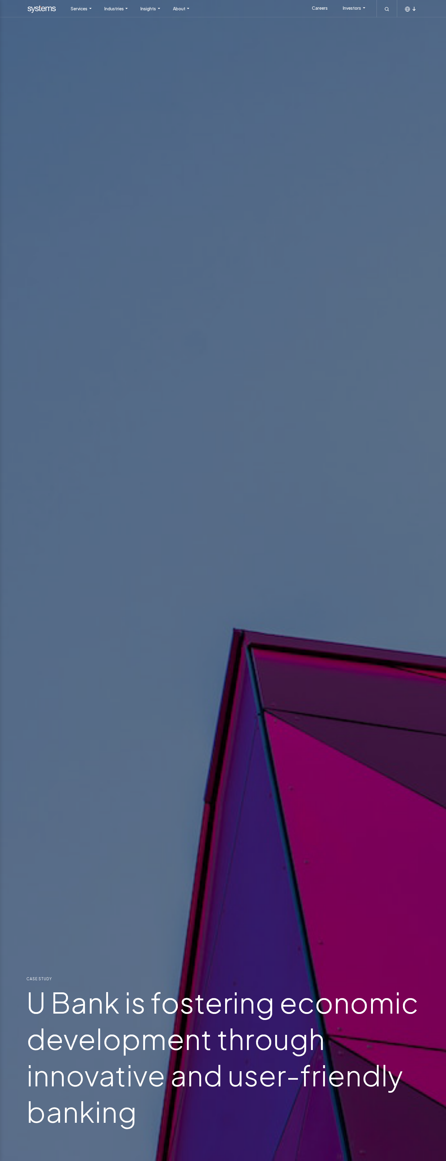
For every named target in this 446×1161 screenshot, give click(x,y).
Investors (352, 8)
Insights (148, 8)
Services (79, 8)
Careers (320, 8)
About (179, 8)
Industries (114, 8)
